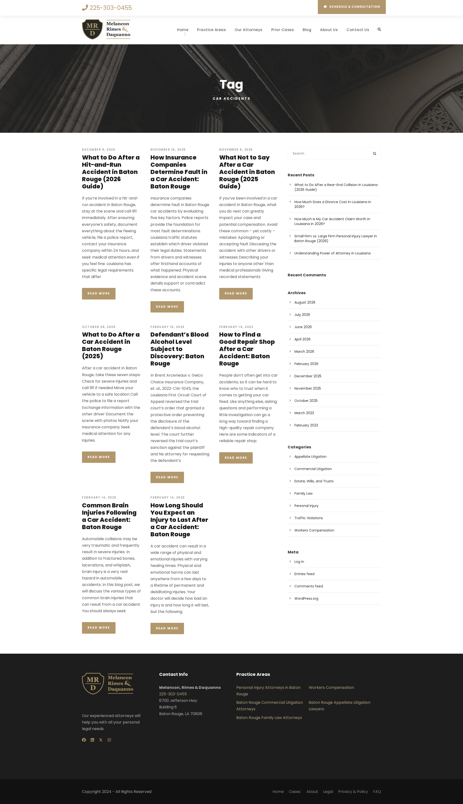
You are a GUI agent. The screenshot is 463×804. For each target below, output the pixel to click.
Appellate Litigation (310, 456)
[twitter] (101, 740)
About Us (329, 29)
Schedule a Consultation (354, 7)
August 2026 (304, 302)
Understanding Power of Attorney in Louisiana (332, 253)
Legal (328, 791)
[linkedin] (92, 740)
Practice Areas (211, 29)
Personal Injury (306, 505)
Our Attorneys (249, 29)
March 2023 (304, 413)
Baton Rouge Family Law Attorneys (269, 717)
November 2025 (307, 388)
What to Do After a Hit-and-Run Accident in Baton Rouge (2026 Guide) (111, 172)
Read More (99, 293)
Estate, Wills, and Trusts (314, 481)
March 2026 (304, 351)
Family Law (303, 493)
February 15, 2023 (167, 327)
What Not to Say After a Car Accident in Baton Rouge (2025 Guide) (247, 172)
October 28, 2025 (99, 327)
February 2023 (306, 425)
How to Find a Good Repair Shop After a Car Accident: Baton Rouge (247, 349)
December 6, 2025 (98, 149)
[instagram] (109, 740)
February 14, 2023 (236, 327)
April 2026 (302, 339)
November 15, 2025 (168, 149)
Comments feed (308, 586)
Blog (307, 29)
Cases (295, 791)
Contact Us (358, 29)
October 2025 (306, 400)
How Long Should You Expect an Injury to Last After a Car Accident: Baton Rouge (179, 519)
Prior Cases (282, 29)
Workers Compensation (314, 530)
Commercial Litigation (313, 468)
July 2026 (302, 314)
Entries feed (304, 573)
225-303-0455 (173, 694)
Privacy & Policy (353, 791)
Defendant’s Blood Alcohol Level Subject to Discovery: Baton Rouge (179, 349)
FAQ (377, 791)
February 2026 (306, 363)
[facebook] (84, 740)
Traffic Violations (308, 518)
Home (182, 29)
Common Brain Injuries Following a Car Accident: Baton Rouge (109, 516)
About (312, 791)
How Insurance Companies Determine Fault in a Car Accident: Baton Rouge (178, 172)
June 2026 (303, 327)
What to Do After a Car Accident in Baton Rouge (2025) (111, 345)
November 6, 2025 (236, 149)
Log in (299, 561)
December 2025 (307, 376)
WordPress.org (306, 598)
